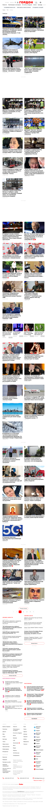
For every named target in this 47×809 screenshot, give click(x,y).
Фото (14, 745)
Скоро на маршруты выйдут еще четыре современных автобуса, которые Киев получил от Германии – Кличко (12, 171)
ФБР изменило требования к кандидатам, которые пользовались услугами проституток (12, 622)
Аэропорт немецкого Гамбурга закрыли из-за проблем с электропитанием (12, 601)
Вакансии (5, 757)
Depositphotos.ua (21, 791)
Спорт (4, 736)
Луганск (25, 744)
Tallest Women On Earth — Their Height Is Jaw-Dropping (28, 333)
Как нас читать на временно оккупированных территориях (7, 770)
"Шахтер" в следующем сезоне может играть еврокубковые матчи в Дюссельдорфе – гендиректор (33, 70)
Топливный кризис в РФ (9, 7)
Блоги (35, 4)
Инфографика (6, 749)
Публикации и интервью (14, 4)
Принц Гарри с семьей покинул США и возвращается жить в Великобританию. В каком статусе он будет (13, 707)
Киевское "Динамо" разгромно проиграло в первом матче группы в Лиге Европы (33, 51)
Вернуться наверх (38, 780)
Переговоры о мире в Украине (24, 7)
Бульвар (40, 4)
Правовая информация (5, 765)
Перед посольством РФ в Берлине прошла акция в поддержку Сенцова (34, 601)
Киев (25, 726)
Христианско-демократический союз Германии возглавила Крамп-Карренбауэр (33, 583)
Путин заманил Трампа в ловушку (33, 627)
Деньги (4, 731)
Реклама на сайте (7, 762)
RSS (37, 759)
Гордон (4, 9)
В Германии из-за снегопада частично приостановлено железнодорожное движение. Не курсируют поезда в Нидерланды (12, 435)
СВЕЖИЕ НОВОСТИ (8, 617)
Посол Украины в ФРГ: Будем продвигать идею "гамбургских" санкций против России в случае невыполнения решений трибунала (34, 563)
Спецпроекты (16, 755)
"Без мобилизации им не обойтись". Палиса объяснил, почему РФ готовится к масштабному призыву (12, 627)
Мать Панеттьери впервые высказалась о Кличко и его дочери (13, 701)
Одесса (25, 731)
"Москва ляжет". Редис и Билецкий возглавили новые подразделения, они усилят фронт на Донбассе (35, 695)
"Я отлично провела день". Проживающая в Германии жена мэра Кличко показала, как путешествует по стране (33, 357)
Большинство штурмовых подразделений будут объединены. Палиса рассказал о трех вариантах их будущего (12, 655)
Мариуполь (26, 741)
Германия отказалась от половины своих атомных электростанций (10, 398)
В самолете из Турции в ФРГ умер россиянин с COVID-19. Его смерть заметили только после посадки (34, 398)
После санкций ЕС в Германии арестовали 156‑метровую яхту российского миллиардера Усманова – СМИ (12, 316)
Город (25, 724)
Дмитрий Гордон (38, 727)
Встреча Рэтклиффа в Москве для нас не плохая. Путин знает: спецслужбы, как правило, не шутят (33, 632)
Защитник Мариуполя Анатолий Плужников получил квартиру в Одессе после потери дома (12, 660)
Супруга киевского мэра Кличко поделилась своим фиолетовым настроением (12, 499)
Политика (5, 729)
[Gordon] (26, 2)
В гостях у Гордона (27, 4)
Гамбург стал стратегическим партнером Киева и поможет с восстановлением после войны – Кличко (33, 275)
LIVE (14, 740)
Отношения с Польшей (38, 7)
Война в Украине (6, 726)
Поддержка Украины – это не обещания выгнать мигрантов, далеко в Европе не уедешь (33, 638)
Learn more (10, 337)
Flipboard (38, 756)
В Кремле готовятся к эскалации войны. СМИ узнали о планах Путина (35, 709)
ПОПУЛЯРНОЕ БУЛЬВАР (9, 678)
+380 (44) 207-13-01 (9, 778)
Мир (4, 734)
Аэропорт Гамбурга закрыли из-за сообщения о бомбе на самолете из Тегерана (13, 131)
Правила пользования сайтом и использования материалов (18, 761)
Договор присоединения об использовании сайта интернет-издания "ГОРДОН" (18, 772)
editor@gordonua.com (39, 778)
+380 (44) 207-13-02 (24, 778)
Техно (4, 741)
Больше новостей (12, 675)
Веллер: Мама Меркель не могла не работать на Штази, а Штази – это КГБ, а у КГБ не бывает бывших (12, 275)
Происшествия (6, 746)
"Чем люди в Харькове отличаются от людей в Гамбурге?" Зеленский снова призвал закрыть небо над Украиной (32, 296)
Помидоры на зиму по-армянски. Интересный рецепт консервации (12, 696)
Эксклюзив (15, 743)
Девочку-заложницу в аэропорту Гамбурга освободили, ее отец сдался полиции (12, 111)
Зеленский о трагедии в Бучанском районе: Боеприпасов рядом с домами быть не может (12, 649)
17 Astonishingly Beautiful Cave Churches (16, 333)
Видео (14, 748)
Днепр (25, 739)
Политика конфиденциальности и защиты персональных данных (17, 766)
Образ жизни (6, 744)
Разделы (15, 724)
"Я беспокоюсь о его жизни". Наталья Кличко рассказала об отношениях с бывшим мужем (12, 256)
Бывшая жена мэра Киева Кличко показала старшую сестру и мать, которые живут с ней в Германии (12, 151)
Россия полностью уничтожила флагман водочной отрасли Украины (33, 623)
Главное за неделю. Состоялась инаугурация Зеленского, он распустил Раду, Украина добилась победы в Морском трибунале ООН (12, 563)
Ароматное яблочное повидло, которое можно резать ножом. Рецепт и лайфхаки (14, 682)
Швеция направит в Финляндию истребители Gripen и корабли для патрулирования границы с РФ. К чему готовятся (12, 666)
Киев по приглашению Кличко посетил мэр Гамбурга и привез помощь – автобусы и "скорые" (12, 69)
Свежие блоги (28, 615)
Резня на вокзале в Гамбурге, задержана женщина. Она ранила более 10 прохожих (34, 30)
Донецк (25, 734)
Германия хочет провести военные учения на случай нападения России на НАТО (11, 51)
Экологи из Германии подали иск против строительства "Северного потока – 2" (34, 417)
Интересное (5, 751)
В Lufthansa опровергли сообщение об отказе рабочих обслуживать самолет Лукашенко (11, 460)
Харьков (25, 736)
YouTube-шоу (16, 753)
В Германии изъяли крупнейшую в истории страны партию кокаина (34, 516)
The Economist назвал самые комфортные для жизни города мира (12, 417)
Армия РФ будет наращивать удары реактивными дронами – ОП (11, 632)
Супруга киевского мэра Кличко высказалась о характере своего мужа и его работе (34, 256)
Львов (25, 729)
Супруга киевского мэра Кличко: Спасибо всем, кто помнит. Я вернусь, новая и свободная (34, 499)
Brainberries (4, 337)
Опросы (15, 750)
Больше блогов (34, 643)
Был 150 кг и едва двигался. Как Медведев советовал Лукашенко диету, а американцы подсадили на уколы (35, 702)
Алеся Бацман (39, 749)
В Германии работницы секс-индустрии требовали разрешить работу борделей (34, 479)
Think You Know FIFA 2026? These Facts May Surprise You (39, 333)
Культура (5, 739)
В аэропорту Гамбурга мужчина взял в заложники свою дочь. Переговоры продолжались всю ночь (33, 112)
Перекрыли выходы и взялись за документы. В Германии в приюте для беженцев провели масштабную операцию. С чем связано (12, 31)
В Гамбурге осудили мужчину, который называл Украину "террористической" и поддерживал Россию (33, 152)
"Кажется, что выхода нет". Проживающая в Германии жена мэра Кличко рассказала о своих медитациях (34, 378)
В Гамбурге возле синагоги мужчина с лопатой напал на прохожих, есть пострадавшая (33, 460)
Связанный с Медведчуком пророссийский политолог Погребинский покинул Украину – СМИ (12, 295)
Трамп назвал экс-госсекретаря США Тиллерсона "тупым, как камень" (12, 583)
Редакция (5, 759)
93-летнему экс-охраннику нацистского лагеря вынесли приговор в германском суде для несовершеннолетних (12, 480)
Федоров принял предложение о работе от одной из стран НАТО (34, 714)
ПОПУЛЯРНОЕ (28, 683)
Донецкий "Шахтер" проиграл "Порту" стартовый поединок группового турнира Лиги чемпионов (33, 132)
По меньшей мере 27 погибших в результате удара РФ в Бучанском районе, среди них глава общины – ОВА (12, 671)
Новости (5, 4)
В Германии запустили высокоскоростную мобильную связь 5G (12, 539)
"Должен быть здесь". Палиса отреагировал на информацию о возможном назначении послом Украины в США (13, 643)
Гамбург (11, 9)
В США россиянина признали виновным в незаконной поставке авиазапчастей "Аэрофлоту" (12, 637)
